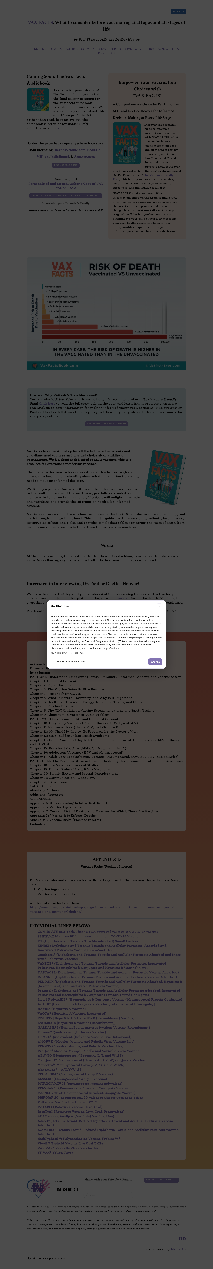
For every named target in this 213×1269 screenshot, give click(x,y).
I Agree (155, 662)
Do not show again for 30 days (70, 661)
